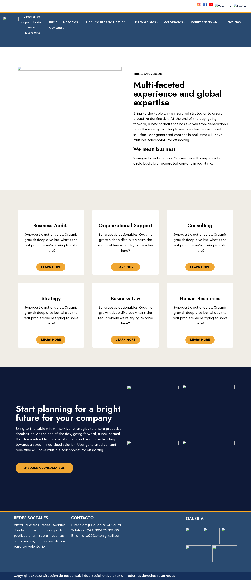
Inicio (53, 22)
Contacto (57, 28)
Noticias (234, 22)
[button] (80, 22)
